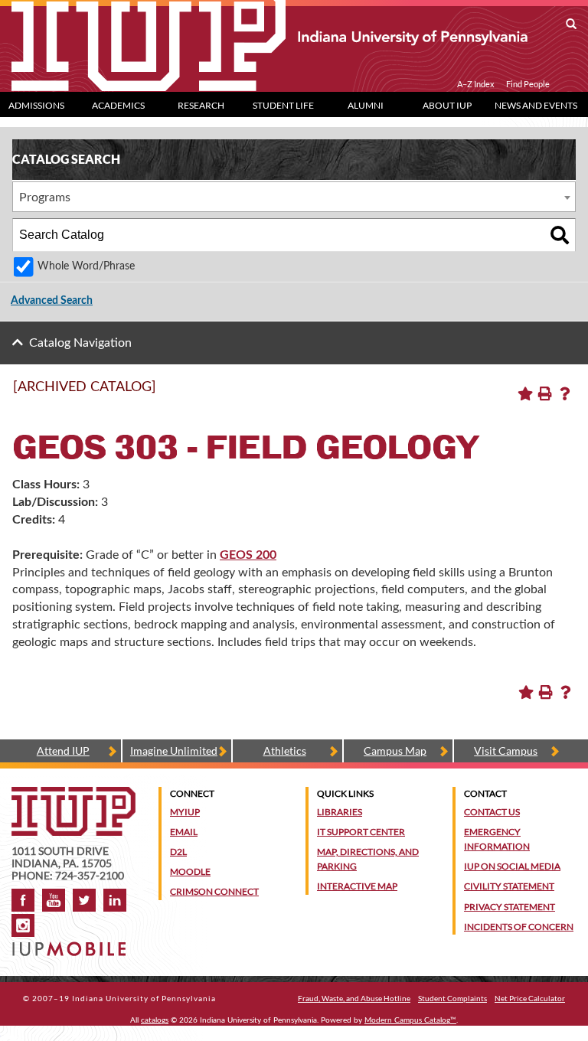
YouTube (53, 900)
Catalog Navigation (80, 343)
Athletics (284, 750)
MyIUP (185, 811)
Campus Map (395, 750)
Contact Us (492, 811)
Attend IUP (63, 750)
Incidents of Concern (518, 926)
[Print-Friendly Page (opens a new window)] (545, 393)
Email (184, 831)
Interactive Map (357, 886)
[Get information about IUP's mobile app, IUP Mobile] (70, 944)
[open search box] (571, 24)
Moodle (190, 871)
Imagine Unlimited (173, 750)
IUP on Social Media (512, 866)
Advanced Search (52, 300)
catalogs (154, 1020)
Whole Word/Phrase (86, 266)
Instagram (22, 925)
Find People (528, 84)
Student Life (283, 105)
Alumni (366, 105)
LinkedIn (114, 900)
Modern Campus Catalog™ (410, 1020)
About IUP (447, 105)
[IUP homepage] (73, 794)
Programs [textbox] (44, 197)
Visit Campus (505, 750)
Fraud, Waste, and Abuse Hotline (354, 998)
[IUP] (269, 36)
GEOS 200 (248, 555)
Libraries (339, 811)
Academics (118, 105)
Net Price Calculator (530, 998)
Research (201, 105)
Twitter (84, 900)
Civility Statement (509, 886)
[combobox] (294, 196)
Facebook (22, 900)
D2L (178, 851)
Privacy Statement (509, 906)
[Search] (560, 235)
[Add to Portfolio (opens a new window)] (525, 393)
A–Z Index (476, 84)
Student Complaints (452, 998)
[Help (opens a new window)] (565, 393)
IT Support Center (361, 831)
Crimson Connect (214, 891)
